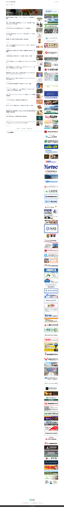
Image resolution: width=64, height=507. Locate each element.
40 (22, 128)
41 (24, 128)
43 (27, 128)
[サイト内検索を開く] (55, 2)
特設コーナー (13, 4)
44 (29, 128)
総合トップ (8, 4)
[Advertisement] (51, 490)
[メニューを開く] (57, 2)
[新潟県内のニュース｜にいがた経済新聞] (10, 1)
